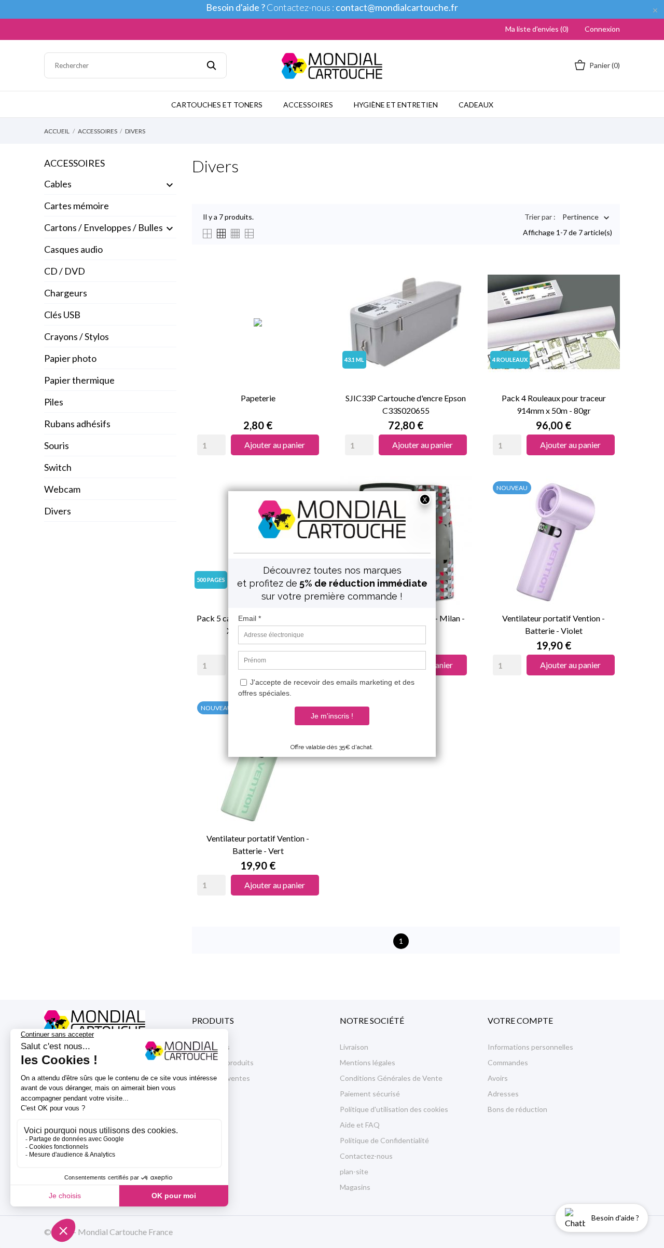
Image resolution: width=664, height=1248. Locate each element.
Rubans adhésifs (77, 423)
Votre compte (520, 1020)
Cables (58, 183)
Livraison (354, 1046)
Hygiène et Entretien (396, 104)
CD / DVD (64, 271)
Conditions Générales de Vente (391, 1078)
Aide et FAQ (360, 1124)
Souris (56, 445)
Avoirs (498, 1078)
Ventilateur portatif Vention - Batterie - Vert (257, 844)
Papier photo (70, 358)
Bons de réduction (517, 1109)
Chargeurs (65, 293)
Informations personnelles (530, 1046)
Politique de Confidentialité (384, 1140)
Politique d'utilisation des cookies (394, 1109)
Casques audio (73, 249)
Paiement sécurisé (370, 1093)
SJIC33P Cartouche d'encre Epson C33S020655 (405, 404)
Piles (53, 402)
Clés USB (62, 314)
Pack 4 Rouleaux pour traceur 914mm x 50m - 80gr (554, 404)
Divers (57, 511)
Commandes (508, 1062)
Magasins (355, 1187)
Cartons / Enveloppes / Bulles (103, 227)
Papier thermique (79, 380)
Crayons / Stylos (76, 336)
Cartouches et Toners (216, 104)
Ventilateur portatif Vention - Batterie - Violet (553, 624)
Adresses (503, 1093)
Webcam (62, 489)
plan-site (354, 1171)
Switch (58, 467)
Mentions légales (367, 1062)
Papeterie (258, 398)
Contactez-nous (366, 1155)
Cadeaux (476, 104)
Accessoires (308, 104)
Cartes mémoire (76, 205)
